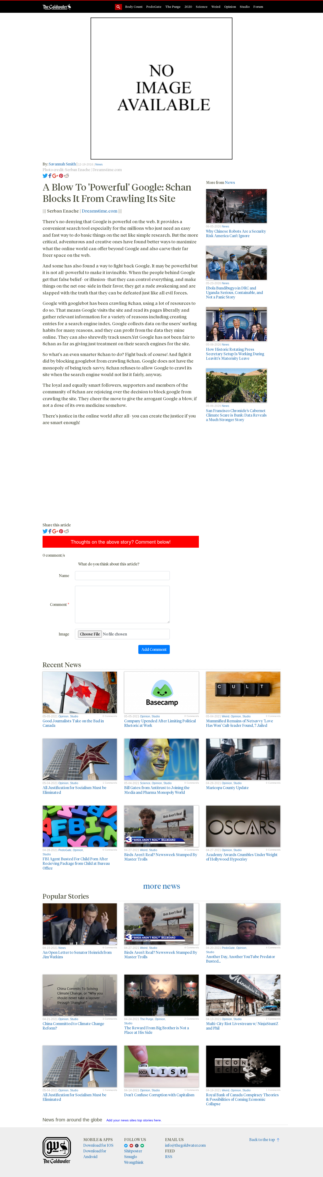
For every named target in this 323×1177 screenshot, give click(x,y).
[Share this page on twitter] (45, 175)
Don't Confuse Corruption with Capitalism (159, 1094)
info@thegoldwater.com (185, 1145)
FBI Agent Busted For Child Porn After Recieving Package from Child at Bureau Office (76, 863)
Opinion (230, 6)
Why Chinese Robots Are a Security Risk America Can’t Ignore (236, 233)
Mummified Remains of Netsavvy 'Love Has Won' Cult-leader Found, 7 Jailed (239, 723)
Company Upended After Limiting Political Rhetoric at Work (160, 723)
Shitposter (133, 1150)
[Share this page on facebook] (49, 175)
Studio (245, 6)
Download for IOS (98, 1145)
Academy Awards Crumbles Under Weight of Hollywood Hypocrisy (242, 857)
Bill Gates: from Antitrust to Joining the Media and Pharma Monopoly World (157, 790)
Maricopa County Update (227, 787)
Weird (215, 6)
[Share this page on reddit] (66, 175)
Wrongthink (134, 1162)
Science (202, 6)
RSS (168, 1156)
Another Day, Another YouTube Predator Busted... (240, 959)
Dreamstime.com (99, 210)
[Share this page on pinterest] (61, 175)
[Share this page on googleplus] (55, 175)
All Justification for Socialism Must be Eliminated (74, 790)
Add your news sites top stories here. (134, 1120)
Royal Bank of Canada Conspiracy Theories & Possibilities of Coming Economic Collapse (242, 1099)
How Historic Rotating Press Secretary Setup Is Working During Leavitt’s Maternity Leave (235, 354)
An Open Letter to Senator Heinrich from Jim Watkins (77, 954)
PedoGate (154, 6)
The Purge (173, 6)
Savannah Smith (62, 163)
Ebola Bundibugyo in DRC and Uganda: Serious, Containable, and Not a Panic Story (234, 292)
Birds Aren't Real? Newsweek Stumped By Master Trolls (160, 857)
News (99, 164)
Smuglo (130, 1156)
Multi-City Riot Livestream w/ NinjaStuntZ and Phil (242, 1025)
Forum (258, 6)
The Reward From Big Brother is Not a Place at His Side (156, 1030)
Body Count (134, 6)
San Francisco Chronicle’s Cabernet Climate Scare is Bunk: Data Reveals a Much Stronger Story (236, 415)
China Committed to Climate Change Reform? (73, 1025)
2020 (188, 6)
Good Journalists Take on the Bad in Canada (73, 723)
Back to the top (263, 1139)
